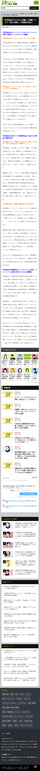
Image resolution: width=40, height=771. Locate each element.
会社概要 (18, 750)
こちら (8, 760)
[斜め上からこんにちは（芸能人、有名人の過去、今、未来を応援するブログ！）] (9, 2)
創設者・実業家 (7, 721)
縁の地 (10, 725)
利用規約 (34, 477)
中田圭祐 (6, 27)
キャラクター (29, 716)
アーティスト (22, 703)
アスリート (27, 698)
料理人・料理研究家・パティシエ (11, 712)
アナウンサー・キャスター (10, 703)
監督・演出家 (31, 703)
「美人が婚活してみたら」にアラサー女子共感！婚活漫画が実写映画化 (21, 506)
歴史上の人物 (28, 721)
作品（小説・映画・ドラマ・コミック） (13, 716)
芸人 (17, 694)
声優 (12, 694)
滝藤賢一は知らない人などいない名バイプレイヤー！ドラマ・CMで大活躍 (25, 411)
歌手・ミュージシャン (8, 698)
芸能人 (4, 725)
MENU (36, 2)
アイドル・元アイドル (26, 725)
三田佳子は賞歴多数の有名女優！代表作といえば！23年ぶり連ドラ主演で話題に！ (26, 426)
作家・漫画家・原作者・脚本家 (11, 707)
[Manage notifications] (35, 766)
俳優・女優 (15, 13)
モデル (22, 694)
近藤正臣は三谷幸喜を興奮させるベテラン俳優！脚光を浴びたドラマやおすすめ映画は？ (25, 470)
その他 (16, 725)
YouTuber (19, 698)
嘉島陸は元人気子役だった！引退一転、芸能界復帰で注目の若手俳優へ (21, 501)
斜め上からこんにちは (6, 13)
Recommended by (30, 382)
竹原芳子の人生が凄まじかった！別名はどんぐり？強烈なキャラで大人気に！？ (25, 440)
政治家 (15, 721)
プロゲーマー (25, 712)
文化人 (21, 721)
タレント (28, 694)
